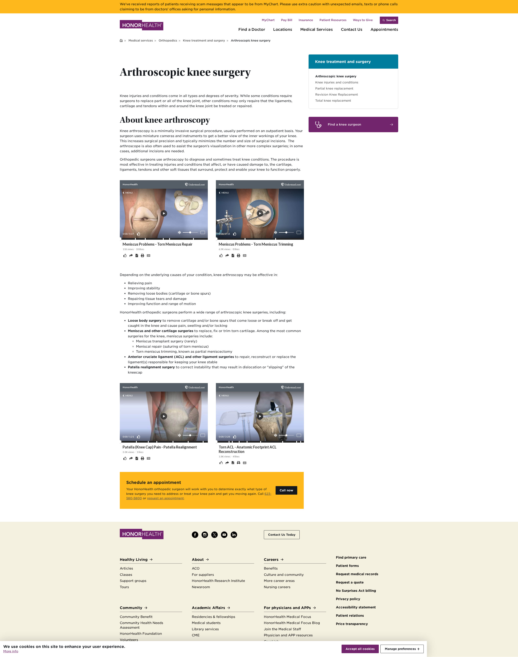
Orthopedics (168, 40)
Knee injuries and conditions (336, 82)
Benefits (271, 568)
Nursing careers (277, 587)
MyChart (268, 20)
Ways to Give (363, 20)
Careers (271, 559)
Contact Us (351, 29)
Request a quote (350, 582)
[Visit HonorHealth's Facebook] (195, 534)
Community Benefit (136, 617)
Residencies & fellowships (213, 617)
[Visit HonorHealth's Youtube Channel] (224, 534)
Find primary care (351, 557)
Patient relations (350, 616)
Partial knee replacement (334, 88)
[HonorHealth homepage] (141, 26)
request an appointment (165, 498)
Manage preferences (400, 649)
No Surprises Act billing (356, 591)
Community (131, 608)
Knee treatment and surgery (204, 40)
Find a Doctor (251, 29)
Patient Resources (333, 20)
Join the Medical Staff (282, 629)
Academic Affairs (208, 608)
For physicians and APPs (287, 608)
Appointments (384, 29)
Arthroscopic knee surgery (335, 76)
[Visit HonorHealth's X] (214, 534)
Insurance (306, 20)
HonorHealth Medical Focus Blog (292, 623)
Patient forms (347, 566)
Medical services (140, 40)
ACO (196, 568)
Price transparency (352, 624)
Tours (124, 587)
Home (121, 41)
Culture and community (284, 575)
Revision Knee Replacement (336, 94)
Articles (126, 568)
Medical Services (316, 29)
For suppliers (203, 575)
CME (196, 635)
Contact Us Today (281, 534)
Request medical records (357, 574)
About (198, 559)
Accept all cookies (360, 649)
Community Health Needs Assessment (141, 625)
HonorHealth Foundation (141, 634)
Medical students (206, 623)
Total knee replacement (333, 100)
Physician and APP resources (288, 635)
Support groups (133, 581)
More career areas (279, 581)
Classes (126, 575)
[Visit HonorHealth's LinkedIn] (234, 534)
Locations (282, 29)
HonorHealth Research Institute (218, 581)
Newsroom (201, 587)
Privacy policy (348, 599)
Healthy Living (134, 559)
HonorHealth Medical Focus (287, 617)
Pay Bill (286, 20)
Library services (205, 629)
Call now (286, 490)
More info (10, 651)
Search (391, 20)
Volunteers (129, 640)
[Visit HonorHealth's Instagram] (205, 534)
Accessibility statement (356, 607)
